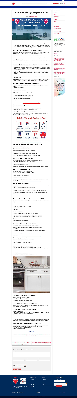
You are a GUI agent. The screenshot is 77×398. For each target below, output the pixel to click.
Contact (44, 384)
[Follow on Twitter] (38, 392)
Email (27, 358)
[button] (56, 3)
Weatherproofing (56, 33)
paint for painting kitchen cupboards (32, 335)
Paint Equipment (56, 26)
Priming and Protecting (57, 28)
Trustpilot (13, 0)
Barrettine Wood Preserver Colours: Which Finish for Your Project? (59, 69)
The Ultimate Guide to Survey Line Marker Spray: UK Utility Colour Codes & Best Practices (59, 59)
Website (40, 358)
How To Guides (24, 334)
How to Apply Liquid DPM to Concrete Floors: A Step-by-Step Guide (59, 64)
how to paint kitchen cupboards (41, 334)
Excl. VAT (56, 0)
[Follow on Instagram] (62, 0)
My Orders (32, 379)
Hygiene (55, 21)
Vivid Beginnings (43, 396)
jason (36, 16)
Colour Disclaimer (33, 384)
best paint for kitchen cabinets (33, 334)
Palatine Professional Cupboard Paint (19, 328)
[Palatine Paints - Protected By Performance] (16, 4)
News (55, 24)
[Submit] (46, 3)
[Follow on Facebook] (30, 331)
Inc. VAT (59, 0)
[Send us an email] (63, 0)
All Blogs (21, 334)
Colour (55, 14)
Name (14, 358)
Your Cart (32, 386)
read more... (55, 53)
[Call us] (64, 0)
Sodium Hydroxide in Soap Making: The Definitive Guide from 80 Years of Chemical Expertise (59, 73)
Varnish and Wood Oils (57, 31)
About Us (44, 379)
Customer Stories (56, 16)
